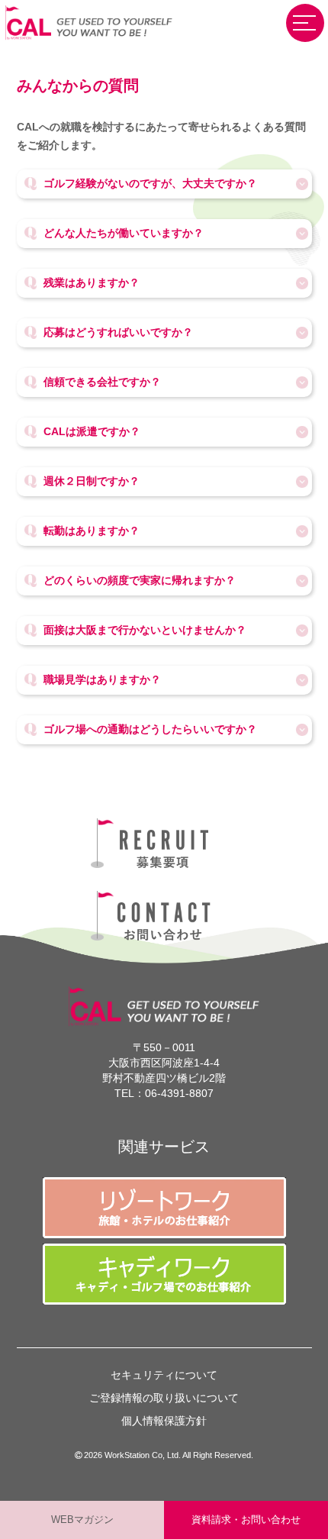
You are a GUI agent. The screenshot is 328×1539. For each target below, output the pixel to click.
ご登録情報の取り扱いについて (164, 1398)
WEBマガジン (82, 1519)
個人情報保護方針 (164, 1421)
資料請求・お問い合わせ (246, 1519)
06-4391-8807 (179, 1093)
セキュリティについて (164, 1375)
